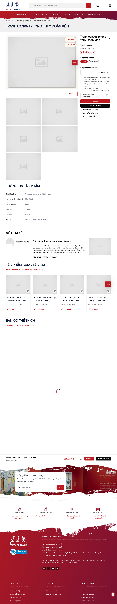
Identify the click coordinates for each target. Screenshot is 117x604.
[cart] (109, 5)
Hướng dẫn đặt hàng (91, 110)
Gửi (60, 487)
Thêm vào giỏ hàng (95, 105)
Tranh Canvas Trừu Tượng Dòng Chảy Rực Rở (70, 299)
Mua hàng (95, 101)
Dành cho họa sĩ (51, 591)
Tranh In (19, 21)
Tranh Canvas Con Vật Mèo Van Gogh (17, 299)
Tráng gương (94, 61)
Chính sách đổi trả (87, 601)
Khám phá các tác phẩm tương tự (18, 325)
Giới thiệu (84, 591)
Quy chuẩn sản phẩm (17, 594)
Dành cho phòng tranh (53, 594)
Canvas (84, 61)
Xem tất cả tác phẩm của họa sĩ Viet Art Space (23, 270)
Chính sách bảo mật (88, 594)
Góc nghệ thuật (15, 601)
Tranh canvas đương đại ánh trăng (45, 299)
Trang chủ (9, 21)
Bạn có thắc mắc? (90, 116)
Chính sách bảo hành (90, 113)
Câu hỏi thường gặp (17, 597)
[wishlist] (103, 5)
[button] (95, 72)
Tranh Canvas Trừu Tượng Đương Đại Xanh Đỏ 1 (97, 299)
